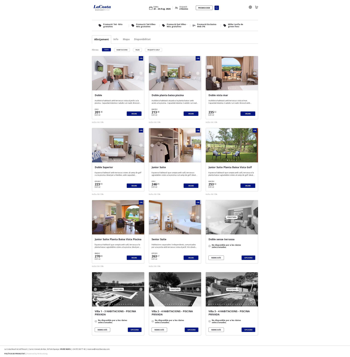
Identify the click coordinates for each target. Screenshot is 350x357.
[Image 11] (126, 304)
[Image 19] (248, 304)
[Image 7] (181, 160)
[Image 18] (246, 304)
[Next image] (141, 73)
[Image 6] (179, 160)
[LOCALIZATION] (250, 7)
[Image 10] (123, 304)
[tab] (101, 39)
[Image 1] (114, 88)
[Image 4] (120, 88)
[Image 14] (132, 304)
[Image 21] (253, 304)
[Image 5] (122, 88)
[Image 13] (130, 304)
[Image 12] (128, 304)
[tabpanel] (175, 194)
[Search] (217, 8)
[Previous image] (95, 73)
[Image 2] (116, 88)
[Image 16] (191, 304)
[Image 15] (189, 304)
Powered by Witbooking (37, 353)
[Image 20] (250, 304)
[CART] (256, 7)
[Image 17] (244, 304)
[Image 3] (118, 88)
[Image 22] (255, 304)
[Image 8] (119, 304)
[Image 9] (121, 304)
